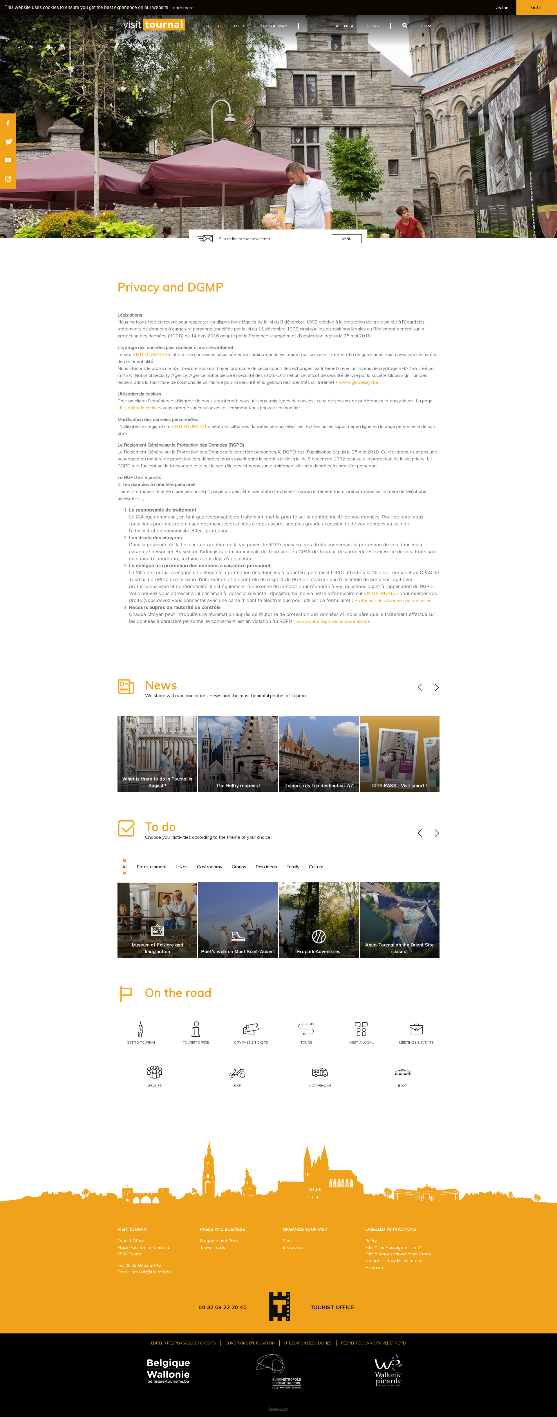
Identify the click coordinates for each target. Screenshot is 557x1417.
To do (160, 826)
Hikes (182, 867)
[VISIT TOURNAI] (279, 1317)
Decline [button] (501, 7)
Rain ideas (266, 867)
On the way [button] (274, 26)
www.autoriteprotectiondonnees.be (333, 621)
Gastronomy (210, 867)
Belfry (371, 1240)
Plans (288, 1240)
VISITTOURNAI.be (152, 354)
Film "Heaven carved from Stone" (399, 1254)
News (161, 685)
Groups (239, 867)
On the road (178, 992)
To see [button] (213, 26)
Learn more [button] (182, 7)
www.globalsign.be (358, 382)
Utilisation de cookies (139, 408)
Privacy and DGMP (170, 287)
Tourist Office (332, 1307)
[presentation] (419, 688)
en (424, 26)
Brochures (293, 1247)
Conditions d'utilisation (250, 1343)
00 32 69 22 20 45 (143, 1265)
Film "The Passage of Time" (394, 1247)
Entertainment (152, 867)
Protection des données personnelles (393, 600)
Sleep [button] (316, 26)
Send (347, 238)
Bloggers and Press (219, 1240)
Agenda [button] (345, 26)
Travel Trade (212, 1247)
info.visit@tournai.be (151, 1272)
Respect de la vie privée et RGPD (373, 1343)
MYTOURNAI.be (381, 593)
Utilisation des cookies (308, 1343)
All (124, 867)
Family (293, 867)
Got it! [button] (536, 7)
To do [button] (241, 26)
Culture (316, 867)
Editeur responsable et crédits (183, 1343)
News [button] (372, 26)
